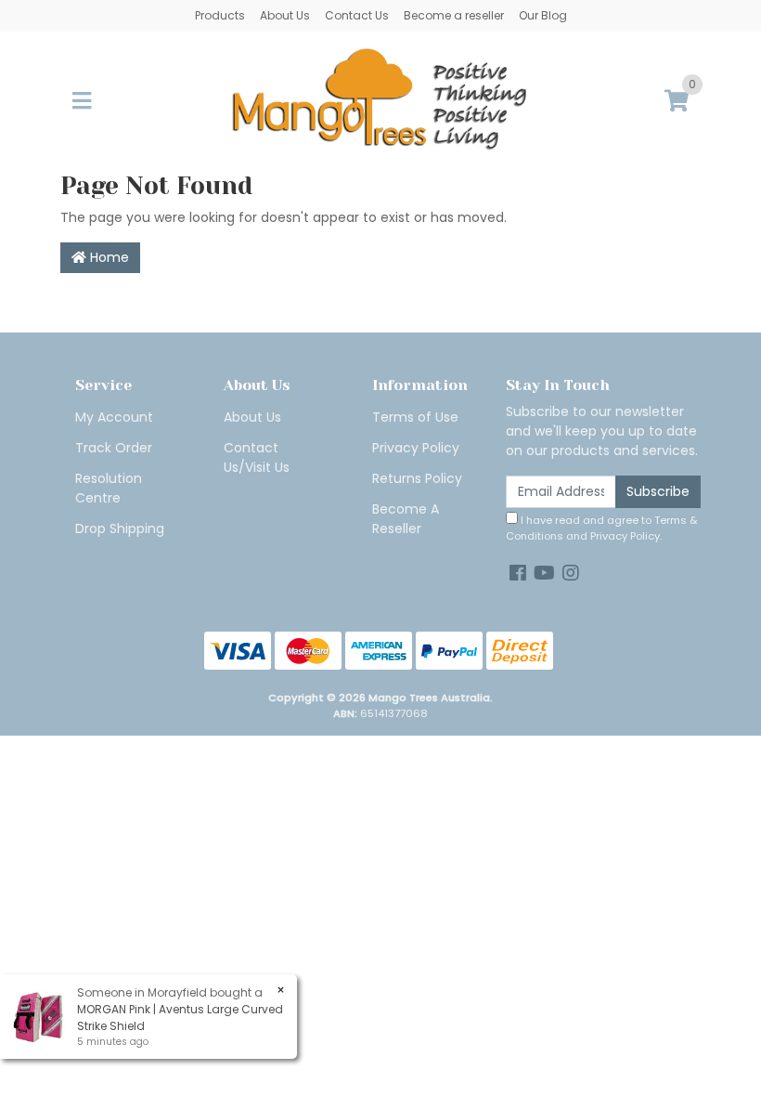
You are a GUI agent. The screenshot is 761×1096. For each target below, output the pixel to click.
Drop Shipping (119, 528)
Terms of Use (415, 417)
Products (220, 15)
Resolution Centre (108, 488)
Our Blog (543, 15)
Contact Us (357, 15)
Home (107, 257)
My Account (114, 417)
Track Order (113, 447)
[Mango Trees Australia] (380, 100)
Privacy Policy (415, 447)
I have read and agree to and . (602, 528)
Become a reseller (454, 15)
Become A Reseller (405, 519)
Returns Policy (417, 478)
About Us (285, 15)
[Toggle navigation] (81, 101)
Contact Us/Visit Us (257, 457)
